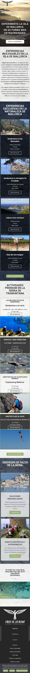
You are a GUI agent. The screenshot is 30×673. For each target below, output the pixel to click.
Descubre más (15, 512)
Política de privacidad (22, 670)
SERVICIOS (15, 628)
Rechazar (12, 670)
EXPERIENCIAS (15, 634)
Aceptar (6, 670)
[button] (2, 590)
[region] (15, 590)
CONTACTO (15, 639)
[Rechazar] (28, 668)
